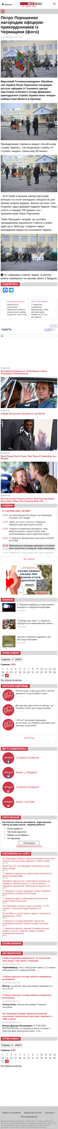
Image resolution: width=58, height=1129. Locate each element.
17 (15, 672)
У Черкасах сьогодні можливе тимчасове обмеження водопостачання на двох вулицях (25, 922)
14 (2, 672)
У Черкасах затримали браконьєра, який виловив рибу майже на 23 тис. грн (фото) (39, 310)
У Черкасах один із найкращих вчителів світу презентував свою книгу (25, 899)
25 (50, 672)
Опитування (10, 817)
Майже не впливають (18, 835)
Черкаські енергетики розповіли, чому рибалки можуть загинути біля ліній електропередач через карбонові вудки (29, 531)
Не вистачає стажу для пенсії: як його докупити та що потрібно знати (35, 692)
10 (41, 669)
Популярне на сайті (16, 853)
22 (37, 672)
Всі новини (29, 559)
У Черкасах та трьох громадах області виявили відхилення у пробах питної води (26, 892)
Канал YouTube (25, 801)
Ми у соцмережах (14, 749)
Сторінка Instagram (27, 787)
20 (28, 672)
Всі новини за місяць (11, 680)
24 (46, 672)
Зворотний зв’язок (33, 1112)
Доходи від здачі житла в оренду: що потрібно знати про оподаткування (34, 706)
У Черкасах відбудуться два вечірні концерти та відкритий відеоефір (35, 605)
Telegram (52, 278)
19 (24, 672)
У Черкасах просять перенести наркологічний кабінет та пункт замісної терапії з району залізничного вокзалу (25, 931)
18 (20, 672)
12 (50, 669)
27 (2, 675)
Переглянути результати (29, 846)
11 (46, 669)
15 (7, 672)
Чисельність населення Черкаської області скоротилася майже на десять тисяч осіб (17, 309)
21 (33, 672)
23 (41, 672)
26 (54, 672)
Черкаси (8, 4)
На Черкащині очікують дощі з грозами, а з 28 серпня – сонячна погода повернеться (25, 907)
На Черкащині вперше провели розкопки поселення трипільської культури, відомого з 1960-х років (28, 859)
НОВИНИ (7, 505)
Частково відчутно (16, 832)
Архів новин (10, 653)
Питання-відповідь (15, 686)
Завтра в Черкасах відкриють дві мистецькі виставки (34, 638)
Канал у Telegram (26, 772)
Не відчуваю (13, 838)
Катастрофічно (14, 828)
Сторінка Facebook (27, 757)
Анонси (7, 600)
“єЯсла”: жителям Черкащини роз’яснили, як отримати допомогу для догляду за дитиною (35, 723)
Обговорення (11, 953)
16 (11, 672)
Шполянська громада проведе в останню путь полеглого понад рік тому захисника (32, 546)
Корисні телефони (11, 1112)
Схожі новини (11, 943)
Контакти (49, 1112)
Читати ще (29, 738)
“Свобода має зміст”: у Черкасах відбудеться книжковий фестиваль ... (36, 622)
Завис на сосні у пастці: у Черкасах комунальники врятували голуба (27, 523)
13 (54, 669)
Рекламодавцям (29, 1116)
